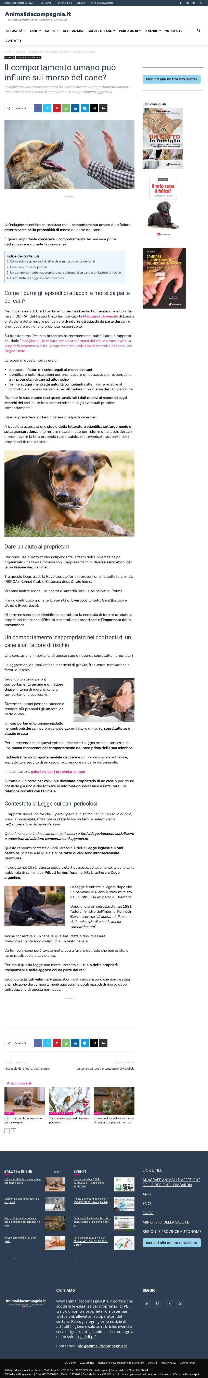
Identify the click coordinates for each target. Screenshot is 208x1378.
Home (8, 51)
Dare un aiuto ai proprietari (28, 267)
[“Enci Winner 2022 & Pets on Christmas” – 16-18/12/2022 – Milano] (124, 1243)
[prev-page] (7, 1130)
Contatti (80, 2)
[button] (199, 30)
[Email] (94, 108)
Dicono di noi (65, 2)
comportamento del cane (28, 57)
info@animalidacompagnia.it (102, 1345)
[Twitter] (200, 3)
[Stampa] (103, 108)
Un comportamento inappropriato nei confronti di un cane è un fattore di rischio (65, 272)
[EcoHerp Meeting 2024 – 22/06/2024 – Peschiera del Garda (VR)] (124, 1184)
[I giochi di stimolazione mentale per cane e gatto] (24, 1101)
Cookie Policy (187, 1362)
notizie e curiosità (61, 1113)
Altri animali (73, 31)
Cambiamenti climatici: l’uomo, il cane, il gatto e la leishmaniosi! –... (92, 1222)
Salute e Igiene (100, 31)
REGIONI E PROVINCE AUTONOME (172, 1231)
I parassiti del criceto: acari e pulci (27, 1068)
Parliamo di (128, 31)
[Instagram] (187, 3)
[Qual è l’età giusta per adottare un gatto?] (55, 1204)
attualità (20, 51)
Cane (34, 31)
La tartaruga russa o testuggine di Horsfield (105, 1068)
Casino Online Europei (162, 1254)
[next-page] (13, 1130)
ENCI (147, 1203)
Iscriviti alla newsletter (101, 2)
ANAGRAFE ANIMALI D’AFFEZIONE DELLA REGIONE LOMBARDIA (171, 1182)
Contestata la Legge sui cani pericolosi (37, 278)
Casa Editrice (87, 1362)
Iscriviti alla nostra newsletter (171, 79)
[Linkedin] (194, 3)
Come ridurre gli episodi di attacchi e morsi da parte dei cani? (52, 261)
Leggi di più (86, 1336)
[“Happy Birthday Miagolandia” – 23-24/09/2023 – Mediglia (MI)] (124, 1204)
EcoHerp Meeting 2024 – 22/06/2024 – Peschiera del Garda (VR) (89, 1183)
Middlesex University (100, 316)
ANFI (147, 1194)
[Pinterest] (57, 108)
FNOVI (148, 1212)
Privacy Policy (168, 1362)
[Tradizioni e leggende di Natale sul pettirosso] (69, 1101)
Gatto (50, 31)
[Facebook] (180, 3)
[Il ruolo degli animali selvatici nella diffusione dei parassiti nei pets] (114, 1101)
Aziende (151, 31)
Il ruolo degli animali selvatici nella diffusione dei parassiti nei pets (22, 1222)
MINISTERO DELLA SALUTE (166, 1222)
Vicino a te (173, 31)
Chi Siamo (46, 2)
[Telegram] (85, 108)
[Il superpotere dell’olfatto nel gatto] (55, 1243)
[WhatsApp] (66, 108)
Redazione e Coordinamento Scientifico (121, 1362)
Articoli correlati (19, 1083)
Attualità (14, 31)
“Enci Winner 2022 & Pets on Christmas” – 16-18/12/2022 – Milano (91, 1241)
